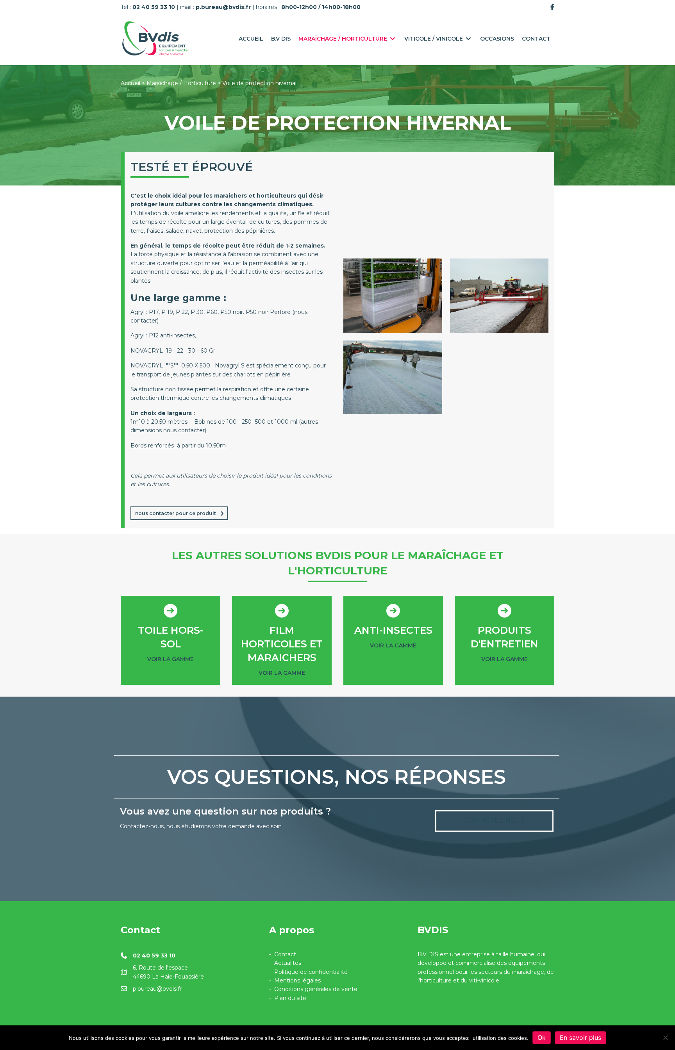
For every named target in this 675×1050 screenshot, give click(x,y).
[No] (665, 1037)
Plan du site (290, 998)
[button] (179, 513)
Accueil (130, 83)
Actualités (287, 962)
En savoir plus (580, 1037)
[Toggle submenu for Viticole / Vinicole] (468, 38)
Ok (542, 1037)
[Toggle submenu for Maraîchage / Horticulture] (392, 38)
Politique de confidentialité (311, 971)
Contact (285, 954)
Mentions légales (297, 980)
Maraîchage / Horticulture (181, 83)
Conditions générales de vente (315, 989)
